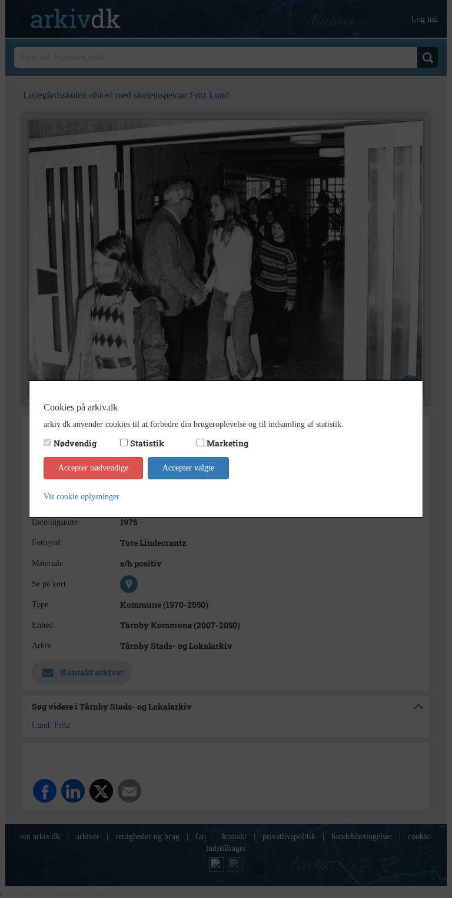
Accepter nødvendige (93, 467)
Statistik (147, 443)
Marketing (227, 443)
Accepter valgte (188, 467)
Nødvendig (75, 443)
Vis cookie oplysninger (81, 496)
